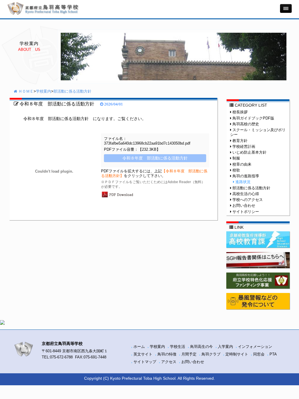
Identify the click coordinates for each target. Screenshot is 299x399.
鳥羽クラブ (210, 354)
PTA (273, 354)
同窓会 (259, 354)
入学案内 (225, 347)
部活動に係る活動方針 (72, 91)
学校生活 (177, 347)
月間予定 (189, 354)
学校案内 (43, 91)
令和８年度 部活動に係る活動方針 (56, 103)
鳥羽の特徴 (166, 354)
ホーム (139, 347)
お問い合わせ (192, 362)
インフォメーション (255, 347)
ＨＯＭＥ (25, 91)
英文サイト (142, 354)
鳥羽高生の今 (201, 347)
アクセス (168, 362)
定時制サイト (236, 354)
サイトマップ (144, 362)
